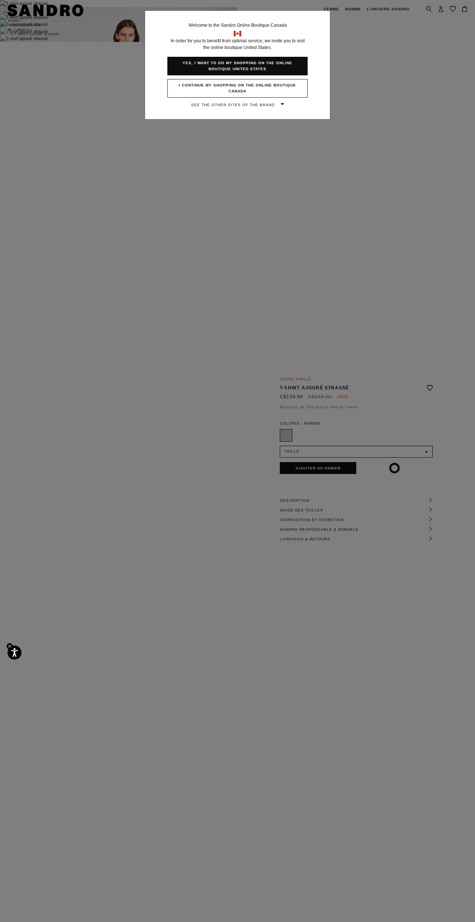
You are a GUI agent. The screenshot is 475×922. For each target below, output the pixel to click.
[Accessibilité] (14, 652)
